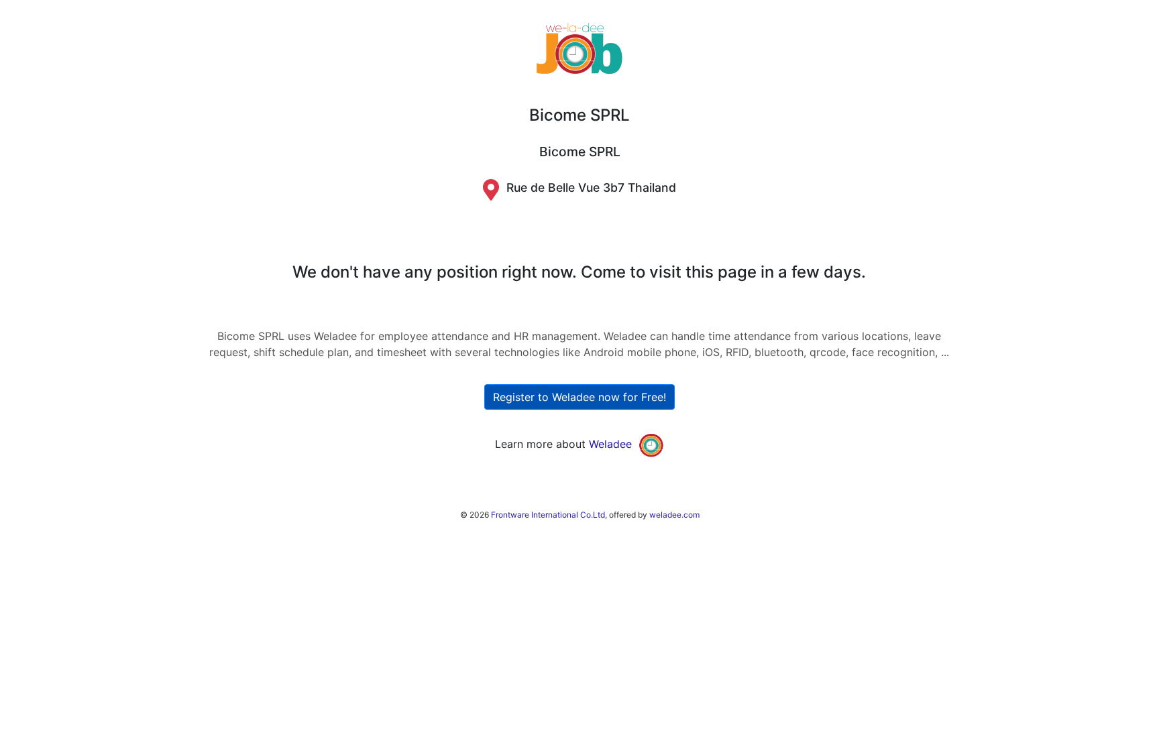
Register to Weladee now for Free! (579, 397)
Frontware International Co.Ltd (548, 515)
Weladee (610, 444)
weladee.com (674, 515)
